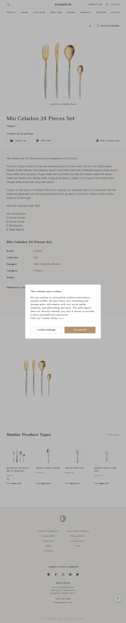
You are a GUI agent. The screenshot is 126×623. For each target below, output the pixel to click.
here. (61, 318)
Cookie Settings (46, 330)
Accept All (80, 330)
